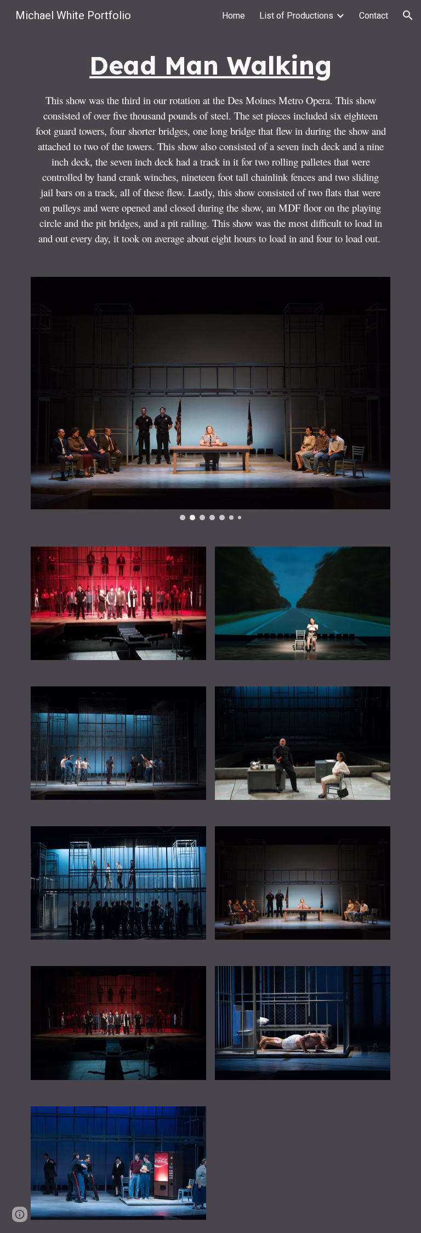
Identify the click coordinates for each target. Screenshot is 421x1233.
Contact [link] (373, 15)
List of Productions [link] (296, 15)
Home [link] (233, 15)
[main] (210, 147)
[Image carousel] (210, 398)
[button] (408, 15)
